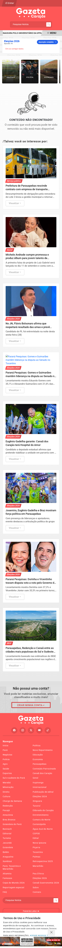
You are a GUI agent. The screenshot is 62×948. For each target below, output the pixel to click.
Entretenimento (41, 815)
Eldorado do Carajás (43, 810)
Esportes (7, 773)
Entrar (10, 3)
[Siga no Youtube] (39, 730)
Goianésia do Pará (12, 824)
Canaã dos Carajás (42, 773)
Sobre (36, 887)
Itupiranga (38, 782)
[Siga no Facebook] (14, 730)
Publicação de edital (43, 792)
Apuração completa (46, 42)
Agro (5, 764)
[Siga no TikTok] (48, 730)
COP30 (36, 833)
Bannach (7, 829)
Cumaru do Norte (41, 819)
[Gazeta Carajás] (31, 13)
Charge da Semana (12, 801)
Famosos (7, 878)
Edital (36, 838)
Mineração (8, 787)
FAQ (5, 892)
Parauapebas (39, 764)
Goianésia (8, 847)
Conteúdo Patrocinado (44, 769)
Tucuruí (36, 806)
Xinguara (37, 801)
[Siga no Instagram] (23, 730)
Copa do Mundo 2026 (14, 883)
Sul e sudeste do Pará (14, 778)
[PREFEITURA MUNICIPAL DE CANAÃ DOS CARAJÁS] (31, 941)
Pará (5, 750)
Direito (6, 792)
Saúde (6, 769)
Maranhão (38, 866)
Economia (38, 759)
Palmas (36, 857)
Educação (38, 755)
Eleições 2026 (40, 878)
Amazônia (8, 815)
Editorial (7, 833)
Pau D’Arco (38, 873)
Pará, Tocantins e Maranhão (12, 867)
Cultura (6, 796)
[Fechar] (51, 932)
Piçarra (36, 847)
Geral (35, 778)
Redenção (8, 806)
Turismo (7, 838)
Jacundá (7, 843)
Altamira (7, 873)
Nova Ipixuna (39, 843)
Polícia (6, 759)
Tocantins (38, 852)
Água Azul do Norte (43, 829)
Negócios (7, 755)
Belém (6, 852)
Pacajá (6, 810)
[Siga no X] (31, 730)
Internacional (39, 787)
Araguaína (8, 857)
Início (5, 745)
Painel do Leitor (30, 911)
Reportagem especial (13, 887)
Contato (37, 892)
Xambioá (7, 861)
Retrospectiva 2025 (43, 861)
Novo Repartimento (43, 750)
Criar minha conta (29, 705)
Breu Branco (9, 819)
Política (37, 745)
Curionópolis (39, 824)
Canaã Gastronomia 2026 (46, 883)
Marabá (7, 782)
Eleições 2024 (40, 796)
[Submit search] (48, 24)
